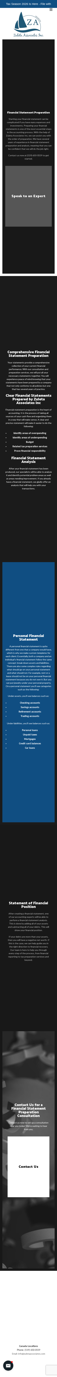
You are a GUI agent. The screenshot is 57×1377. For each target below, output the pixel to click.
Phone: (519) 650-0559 (28, 1350)
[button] (8, 1366)
